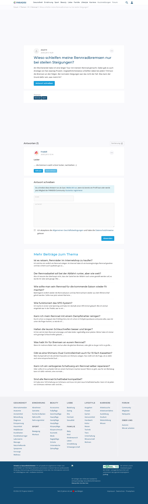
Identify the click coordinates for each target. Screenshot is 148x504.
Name (37, 197)
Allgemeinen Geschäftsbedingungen (68, 230)
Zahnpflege (54, 448)
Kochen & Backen (38, 414)
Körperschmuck (56, 430)
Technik (88, 430)
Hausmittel (18, 426)
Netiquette (126, 414)
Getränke (35, 411)
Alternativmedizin (20, 407)
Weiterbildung (105, 420)
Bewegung (36, 431)
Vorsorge (17, 451)
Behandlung (18, 417)
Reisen (87, 426)
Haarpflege (54, 417)
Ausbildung (104, 414)
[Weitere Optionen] (111, 50)
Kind (68, 434)
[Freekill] (37, 152)
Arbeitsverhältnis (106, 411)
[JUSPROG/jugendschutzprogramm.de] (111, 466)
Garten (87, 414)
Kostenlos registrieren (74, 190)
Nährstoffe (36, 417)
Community (126, 407)
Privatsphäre (130, 491)
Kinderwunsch (72, 437)
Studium (103, 417)
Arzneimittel (18, 414)
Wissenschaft (90, 439)
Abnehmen (36, 407)
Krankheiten (18, 433)
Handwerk (88, 420)
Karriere (92, 2)
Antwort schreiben (44, 83)
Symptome (18, 448)
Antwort (38, 204)
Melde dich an (71, 188)
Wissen (103, 423)
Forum (115, 2)
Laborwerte (18, 439)
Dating (69, 411)
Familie (77, 2)
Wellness (17, 455)
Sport (57, 2)
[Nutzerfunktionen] (131, 2)
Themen (23, 7)
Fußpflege (54, 411)
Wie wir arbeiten (128, 428)
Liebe (70, 2)
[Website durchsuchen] (126, 2)
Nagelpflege (54, 439)
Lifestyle (84, 2)
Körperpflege (55, 426)
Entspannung (19, 423)
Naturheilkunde (19, 445)
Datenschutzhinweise (104, 230)
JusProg (105, 474)
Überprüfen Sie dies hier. (80, 483)
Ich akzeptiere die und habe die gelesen (75, 232)
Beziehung (71, 407)
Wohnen (88, 442)
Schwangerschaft (73, 447)
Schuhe (53, 442)
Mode (52, 436)
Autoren (125, 425)
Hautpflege (54, 423)
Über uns (127, 420)
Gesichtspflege (55, 414)
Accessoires (54, 407)
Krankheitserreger (20, 436)
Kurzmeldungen (104, 2)
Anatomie (17, 411)
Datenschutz (120, 491)
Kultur (87, 423)
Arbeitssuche (105, 407)
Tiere (86, 433)
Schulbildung (72, 444)
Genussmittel (90, 417)
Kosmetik (53, 433)
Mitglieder (126, 411)
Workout (35, 434)
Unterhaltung (90, 436)
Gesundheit (38, 2)
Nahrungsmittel (38, 420)
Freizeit (87, 411)
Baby (69, 431)
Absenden (107, 238)
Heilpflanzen (18, 430)
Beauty (63, 2)
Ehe (68, 414)
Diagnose (17, 420)
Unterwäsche (55, 445)
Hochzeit (70, 417)
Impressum (111, 491)
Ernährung (48, 2)
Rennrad (34, 7)
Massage (17, 442)
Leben (69, 441)
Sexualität (70, 420)
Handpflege (54, 420)
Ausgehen (88, 407)
